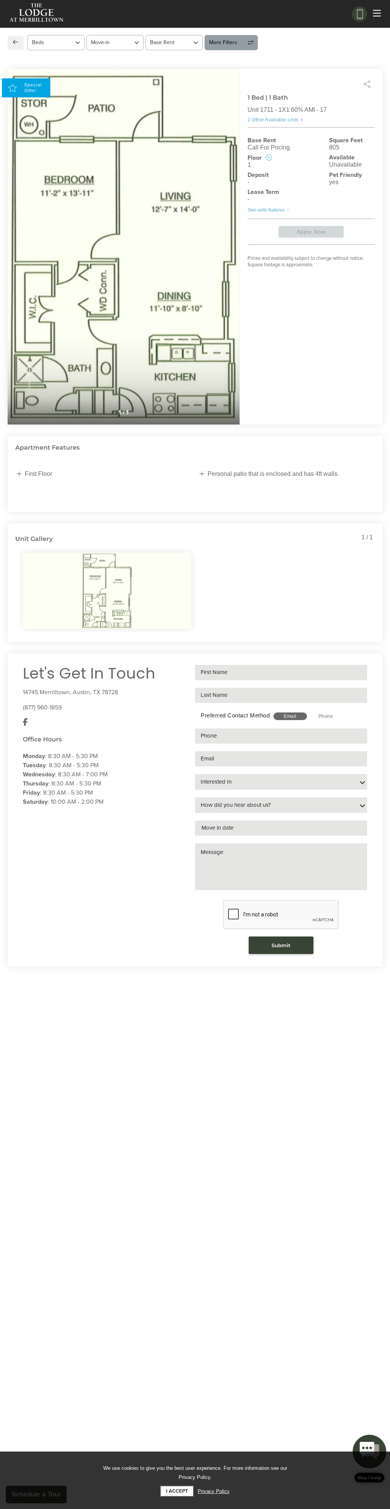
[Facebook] (25, 722)
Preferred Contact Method (235, 715)
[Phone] (359, 14)
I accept (177, 1491)
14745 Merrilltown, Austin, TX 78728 (70, 692)
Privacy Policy (214, 1491)
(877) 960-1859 (42, 707)
